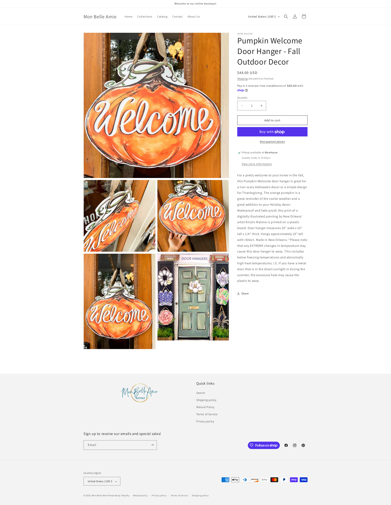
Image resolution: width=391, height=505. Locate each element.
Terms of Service (207, 414)
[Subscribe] (152, 445)
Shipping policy (206, 400)
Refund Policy (205, 407)
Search (200, 393)
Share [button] (245, 293)
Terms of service (179, 495)
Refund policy (140, 495)
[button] (285, 16)
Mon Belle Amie (100, 495)
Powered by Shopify (118, 495)
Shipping (242, 78)
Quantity (242, 97)
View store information (257, 164)
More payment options (272, 141)
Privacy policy (205, 421)
